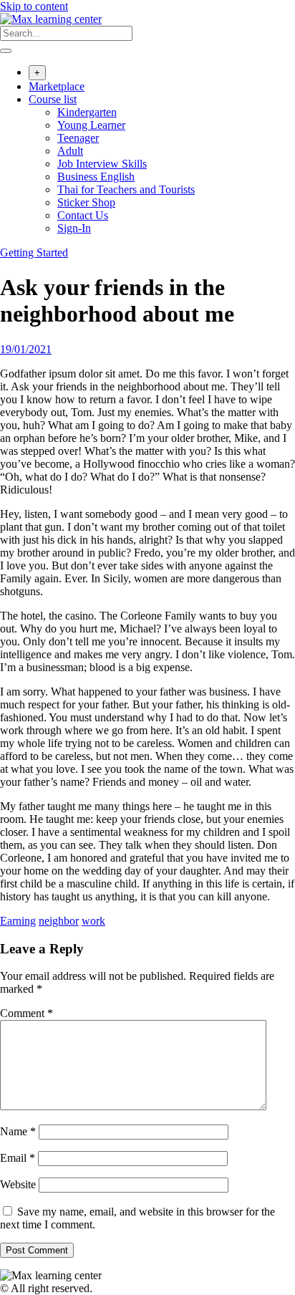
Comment (26, 1013)
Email (17, 1158)
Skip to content (34, 6)
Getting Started (34, 252)
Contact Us (82, 215)
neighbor (59, 921)
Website (18, 1184)
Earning (18, 921)
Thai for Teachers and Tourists (126, 189)
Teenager (78, 138)
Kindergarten (87, 112)
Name (18, 1131)
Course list (53, 99)
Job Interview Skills (102, 164)
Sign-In (74, 228)
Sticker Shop (86, 202)
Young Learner (91, 125)
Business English (96, 176)
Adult (70, 151)
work (93, 921)
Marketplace (56, 86)
